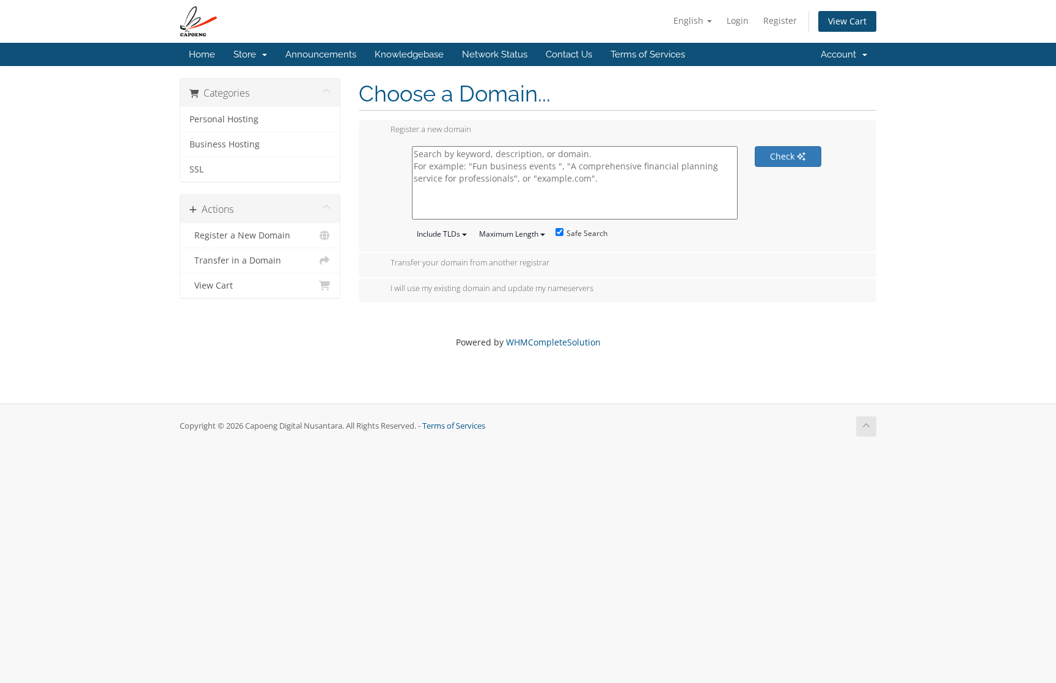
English (689, 20)
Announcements (320, 54)
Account (841, 54)
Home (202, 54)
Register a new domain (431, 129)
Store (247, 54)
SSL (196, 169)
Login (738, 20)
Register (780, 20)
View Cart (847, 21)
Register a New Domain (239, 235)
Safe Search (586, 233)
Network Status (494, 54)
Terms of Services (647, 54)
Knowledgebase (409, 54)
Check (783, 156)
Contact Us (569, 54)
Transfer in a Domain (235, 260)
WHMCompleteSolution (553, 342)
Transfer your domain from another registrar (470, 262)
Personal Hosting (223, 119)
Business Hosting (224, 144)
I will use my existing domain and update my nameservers (492, 288)
